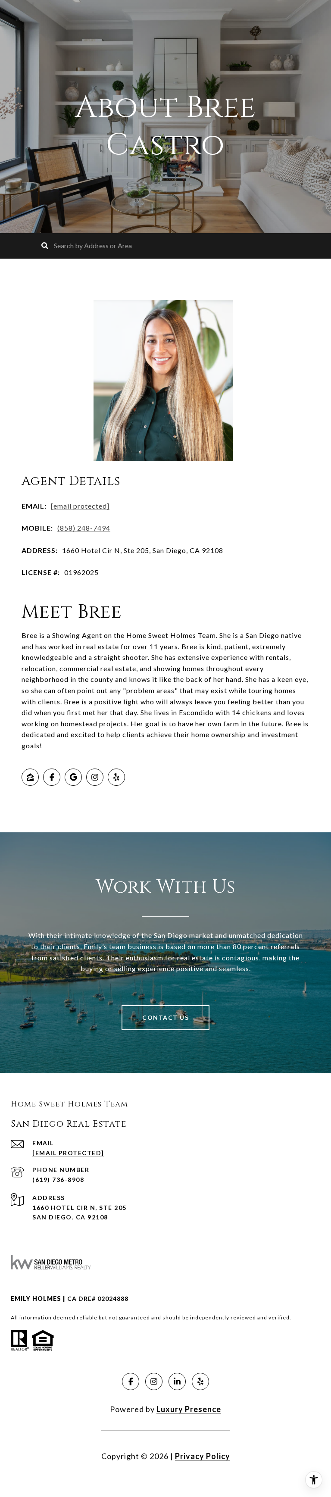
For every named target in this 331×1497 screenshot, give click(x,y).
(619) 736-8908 (58, 1179)
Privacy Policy (202, 1456)
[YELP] (116, 777)
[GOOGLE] (73, 777)
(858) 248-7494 (83, 528)
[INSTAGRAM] (94, 777)
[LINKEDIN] (177, 1381)
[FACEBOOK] (51, 777)
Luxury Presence (188, 1409)
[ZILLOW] (30, 777)
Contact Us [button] (165, 1017)
